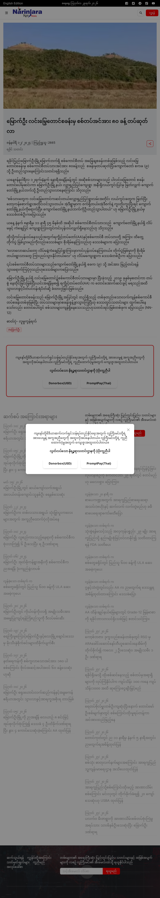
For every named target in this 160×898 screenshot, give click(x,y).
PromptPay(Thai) (99, 463)
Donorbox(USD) (60, 463)
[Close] (128, 429)
